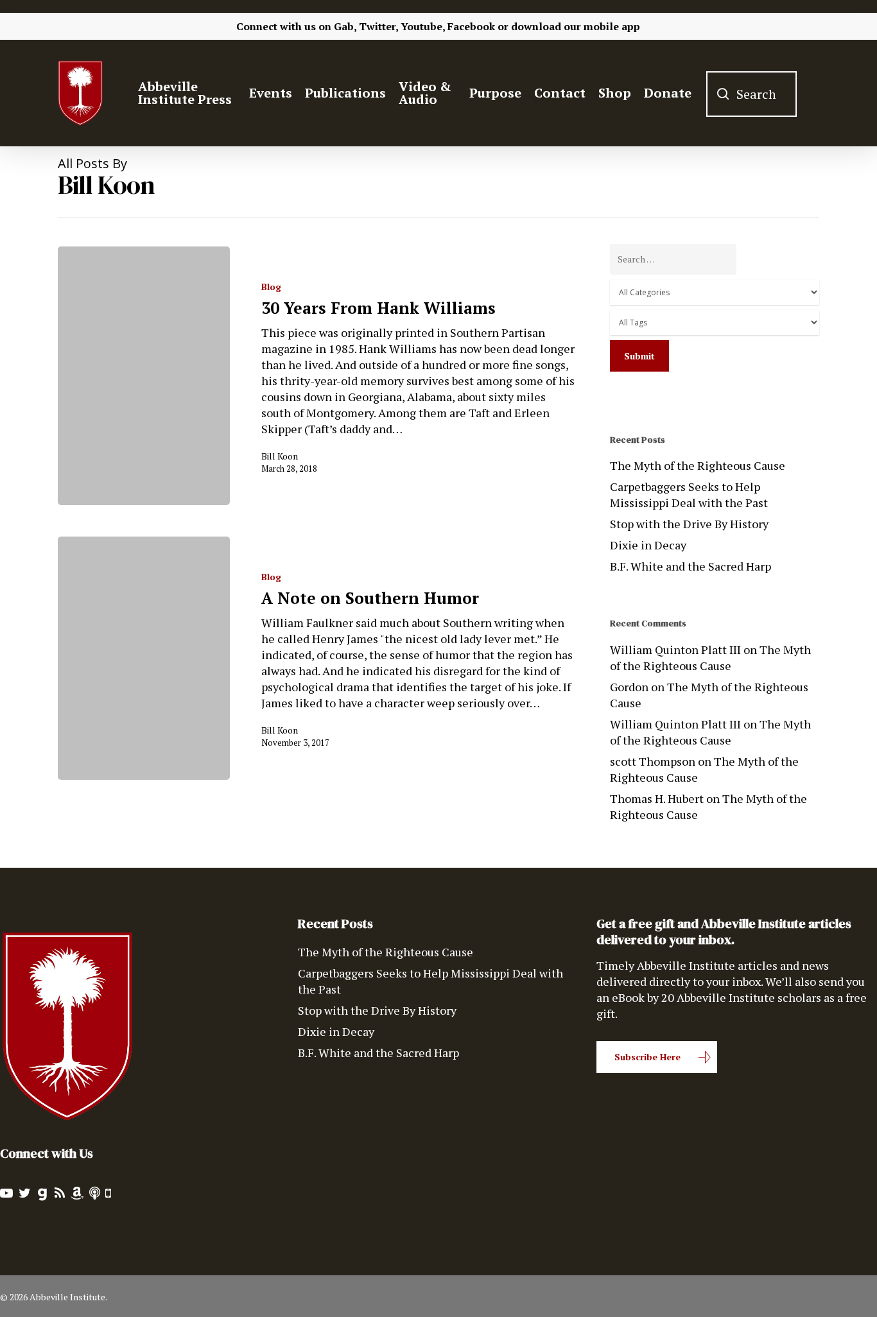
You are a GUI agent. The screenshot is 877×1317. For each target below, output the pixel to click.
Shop (614, 93)
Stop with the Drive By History (689, 523)
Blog (271, 286)
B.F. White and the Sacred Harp (690, 566)
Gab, (345, 26)
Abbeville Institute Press (185, 93)
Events (270, 93)
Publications (345, 93)
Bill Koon (279, 456)
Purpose (495, 93)
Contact (560, 93)
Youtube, (423, 26)
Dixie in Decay (648, 545)
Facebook (471, 26)
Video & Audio (425, 93)
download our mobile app (575, 26)
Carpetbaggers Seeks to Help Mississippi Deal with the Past (689, 494)
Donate (667, 93)
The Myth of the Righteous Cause (697, 465)
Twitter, (378, 26)
